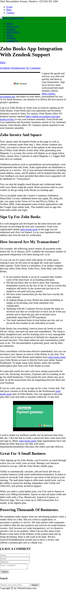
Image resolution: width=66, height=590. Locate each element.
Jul (2, 62)
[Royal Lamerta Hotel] (12, 18)
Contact (10, 12)
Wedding (11, 38)
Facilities (10, 29)
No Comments (33, 68)
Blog (8, 9)
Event (9, 6)
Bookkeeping (18, 68)
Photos (9, 35)
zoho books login (29, 229)
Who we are (12, 26)
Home (9, 23)
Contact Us (12, 40)
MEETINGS (13, 32)
